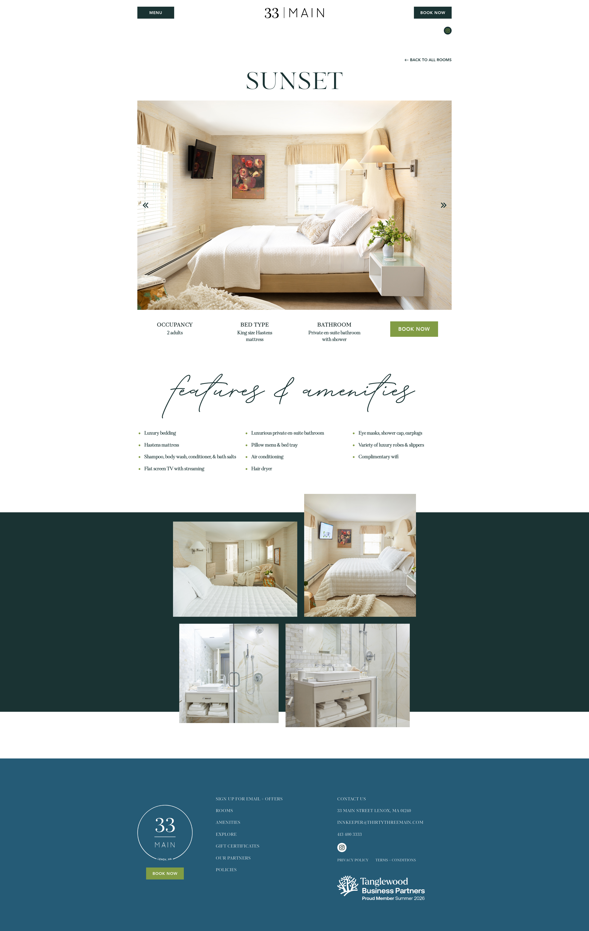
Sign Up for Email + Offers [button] (249, 799)
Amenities (228, 822)
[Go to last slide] (146, 205)
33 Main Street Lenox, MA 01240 (374, 810)
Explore (226, 834)
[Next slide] (443, 205)
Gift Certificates (238, 846)
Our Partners (233, 858)
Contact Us (351, 799)
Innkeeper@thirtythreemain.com (380, 822)
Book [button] (432, 12)
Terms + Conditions (395, 860)
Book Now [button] (414, 329)
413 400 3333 (349, 834)
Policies (226, 870)
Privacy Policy (353, 860)
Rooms (224, 810)
